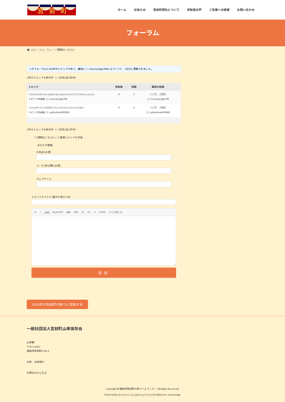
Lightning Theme (143, 394)
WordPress (124, 394)
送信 (104, 273)
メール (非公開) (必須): (48, 165)
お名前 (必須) (43, 152)
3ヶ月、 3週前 (123, 68)
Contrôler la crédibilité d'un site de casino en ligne (56, 107)
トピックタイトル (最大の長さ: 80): (51, 196)
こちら (43, 372)
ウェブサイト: (44, 178)
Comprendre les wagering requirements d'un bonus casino (61, 94)
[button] (57, 304)
